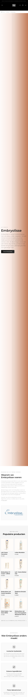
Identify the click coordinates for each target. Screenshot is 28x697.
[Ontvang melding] (25, 608)
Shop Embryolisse (7, 251)
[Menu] (25, 5)
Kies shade (8, 568)
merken (7, 11)
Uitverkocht (19, 608)
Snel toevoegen (8, 549)
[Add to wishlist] (11, 541)
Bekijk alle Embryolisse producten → (14, 620)
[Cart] (23, 5)
